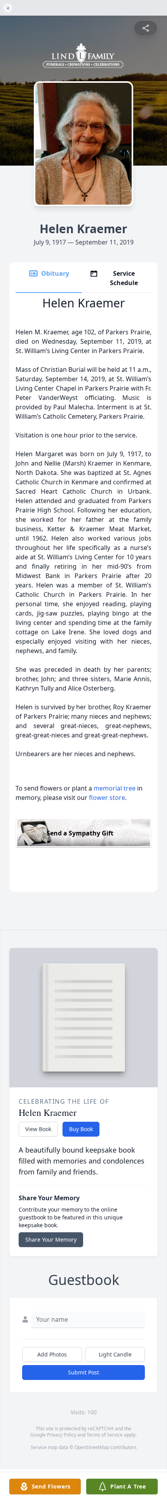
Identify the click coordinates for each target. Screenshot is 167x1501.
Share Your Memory (51, 1239)
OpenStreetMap (92, 1447)
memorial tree (115, 788)
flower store (107, 797)
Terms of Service (105, 1434)
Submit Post (83, 1372)
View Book (38, 1129)
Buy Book (81, 1129)
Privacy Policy (61, 1434)
